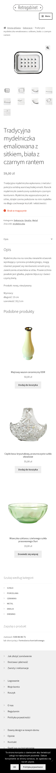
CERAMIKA (11, 598)
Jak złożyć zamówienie (20, 656)
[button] (47, 47)
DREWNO (11, 614)
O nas (11, 705)
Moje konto (14, 686)
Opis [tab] (6, 239)
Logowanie (13, 680)
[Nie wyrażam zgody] (52, 760)
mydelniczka (19, 223)
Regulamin (13, 711)
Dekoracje (28, 27)
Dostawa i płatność (18, 662)
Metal (35, 220)
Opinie (11, 735)
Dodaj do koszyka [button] (28, 384)
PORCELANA (12, 593)
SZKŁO (10, 588)
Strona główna (14, 27)
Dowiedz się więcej (28, 554)
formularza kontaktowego (31, 640)
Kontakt (12, 741)
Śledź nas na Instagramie (21, 747)
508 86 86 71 (19, 636)
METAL (10, 603)
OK (14, 767)
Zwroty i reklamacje (18, 668)
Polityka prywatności (19, 717)
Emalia (28, 220)
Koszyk (11, 692)
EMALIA (10, 608)
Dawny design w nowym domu (23, 730)
